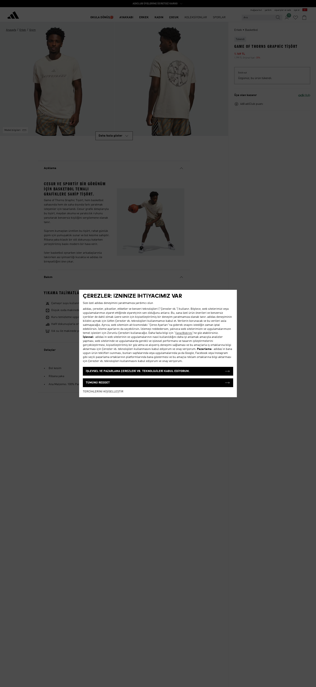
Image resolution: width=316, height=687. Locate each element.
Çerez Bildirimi (183, 333)
